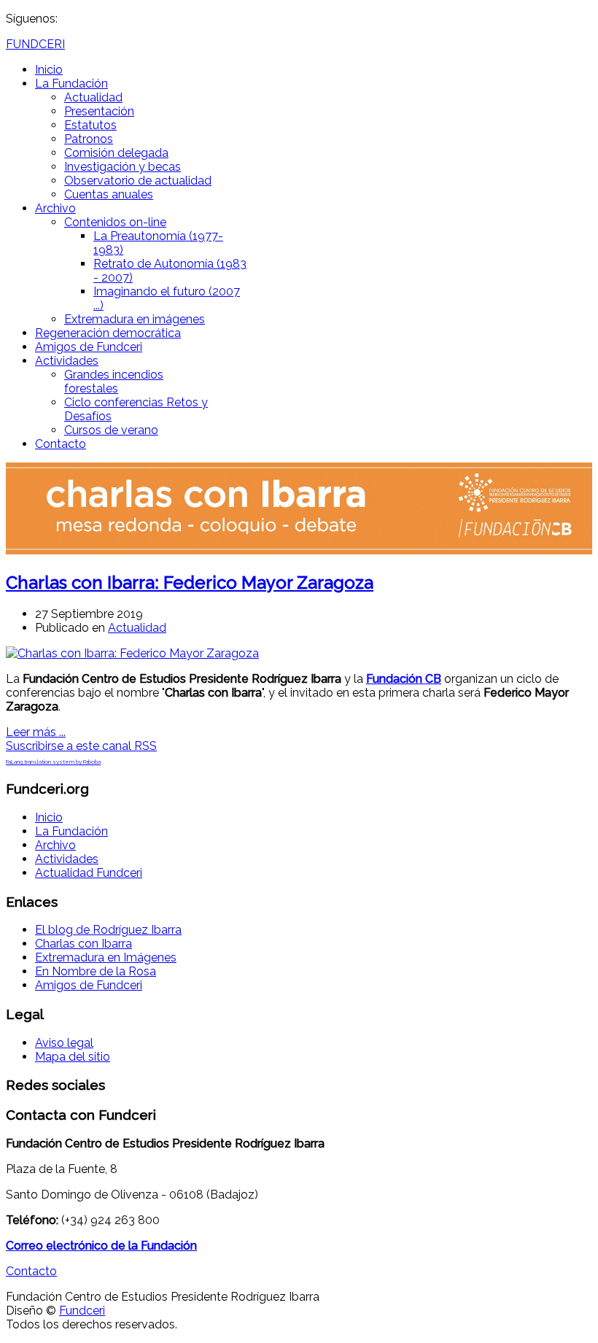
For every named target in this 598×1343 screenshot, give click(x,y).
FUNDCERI (35, 44)
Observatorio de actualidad (137, 180)
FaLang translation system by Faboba (53, 761)
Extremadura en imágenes (134, 319)
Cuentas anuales (108, 194)
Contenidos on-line (115, 222)
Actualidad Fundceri (88, 873)
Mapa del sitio (72, 1057)
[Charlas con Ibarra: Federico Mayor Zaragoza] (132, 653)
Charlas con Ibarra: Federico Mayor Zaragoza (189, 582)
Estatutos (90, 125)
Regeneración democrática (108, 333)
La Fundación (71, 83)
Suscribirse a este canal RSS (81, 746)
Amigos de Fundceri (88, 347)
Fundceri (82, 1310)
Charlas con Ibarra (83, 944)
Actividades (66, 361)
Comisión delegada (116, 153)
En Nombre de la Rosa (95, 971)
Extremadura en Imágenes (105, 957)
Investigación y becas (122, 167)
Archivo (55, 208)
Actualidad (93, 97)
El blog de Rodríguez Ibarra (108, 930)
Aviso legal (64, 1043)
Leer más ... (36, 732)
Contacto (60, 444)
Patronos (88, 139)
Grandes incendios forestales (113, 381)
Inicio (49, 70)
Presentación (99, 111)
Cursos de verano (111, 430)
